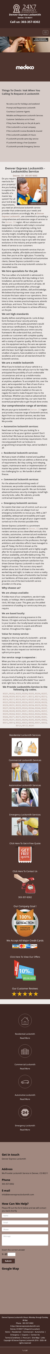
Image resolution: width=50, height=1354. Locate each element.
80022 (18, 722)
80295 (31, 719)
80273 (18, 717)
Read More (25, 1038)
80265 (44, 714)
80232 (18, 705)
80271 (12, 717)
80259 (5, 714)
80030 (31, 722)
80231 (12, 705)
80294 (25, 719)
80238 (12, 708)
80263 (31, 714)
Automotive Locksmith (25, 1095)
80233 (25, 705)
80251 (25, 711)
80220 (31, 699)
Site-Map (35, 1338)
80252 (31, 711)
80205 (31, 693)
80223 (5, 702)
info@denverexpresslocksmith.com (18, 1194)
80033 (44, 722)
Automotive (39, 1332)
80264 (37, 714)
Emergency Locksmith (25, 1125)
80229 (44, 702)
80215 (44, 696)
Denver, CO (18, 175)
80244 (31, 708)
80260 (12, 714)
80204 (25, 693)
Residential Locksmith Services (25, 735)
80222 (44, 699)
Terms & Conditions (12, 1338)
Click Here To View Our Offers (25, 956)
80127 (25, 725)
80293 (18, 719)
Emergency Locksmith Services (25, 814)
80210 (18, 696)
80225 (18, 702)
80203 (18, 693)
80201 (5, 693)
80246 (37, 708)
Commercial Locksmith (25, 1064)
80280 (37, 717)
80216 (5, 699)
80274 (25, 717)
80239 (18, 708)
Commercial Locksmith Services (25, 760)
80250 (18, 711)
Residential (16, 1332)
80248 (5, 711)
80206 (37, 693)
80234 (31, 705)
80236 (44, 705)
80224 (12, 702)
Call (25, 1350)
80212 (31, 696)
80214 (37, 696)
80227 (31, 702)
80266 (5, 717)
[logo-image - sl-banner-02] (25, 44)
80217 (12, 699)
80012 (5, 722)
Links (43, 1338)
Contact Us (35, 1335)
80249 (12, 711)
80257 (44, 711)
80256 (37, 711)
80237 (5, 708)
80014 (12, 722)
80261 (18, 714)
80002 (44, 719)
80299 (37, 719)
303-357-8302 (30, 22)
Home (7, 1332)
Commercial (28, 1332)
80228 (37, 702)
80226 (25, 702)
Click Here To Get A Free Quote (25, 843)
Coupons (25, 1335)
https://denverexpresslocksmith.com (25, 1326)
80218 (18, 699)
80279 (31, 717)
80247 (44, 708)
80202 (12, 693)
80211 (25, 696)
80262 (25, 714)
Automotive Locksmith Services (25, 785)
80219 (25, 699)
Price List (26, 1338)
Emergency (14, 1335)
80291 (12, 719)
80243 (25, 708)
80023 (25, 722)
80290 (5, 719)
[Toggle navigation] (45, 32)
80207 (44, 693)
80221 (37, 699)
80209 (12, 696)
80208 (5, 696)
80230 (5, 705)
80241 (31, 725)
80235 (37, 705)
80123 (18, 725)
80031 (37, 722)
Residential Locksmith (25, 1034)
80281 (44, 717)
